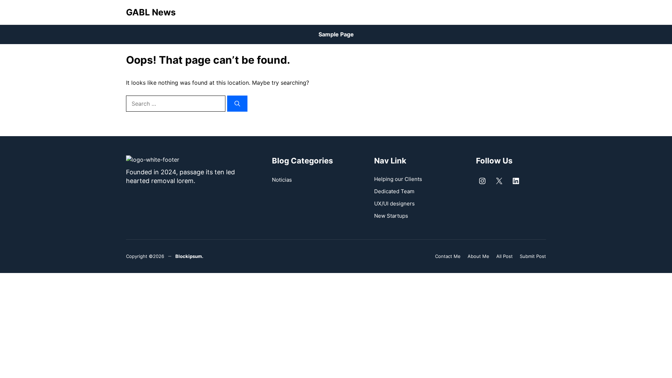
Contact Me (448, 256)
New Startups (391, 215)
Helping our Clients (398, 179)
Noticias (282, 179)
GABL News (151, 12)
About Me (478, 256)
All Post (504, 256)
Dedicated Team (394, 191)
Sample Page (336, 34)
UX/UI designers (394, 203)
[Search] (237, 104)
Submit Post (533, 256)
